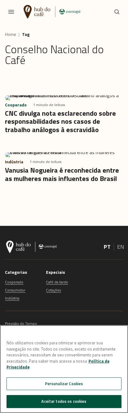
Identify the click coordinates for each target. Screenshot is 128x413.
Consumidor (15, 290)
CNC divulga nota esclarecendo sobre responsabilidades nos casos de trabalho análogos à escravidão (60, 121)
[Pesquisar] (117, 12)
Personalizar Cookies (64, 384)
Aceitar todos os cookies (63, 401)
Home (10, 34)
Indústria (12, 298)
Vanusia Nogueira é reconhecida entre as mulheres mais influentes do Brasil (62, 174)
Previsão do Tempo (21, 323)
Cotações (53, 290)
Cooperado (14, 282)
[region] (64, 369)
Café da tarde (57, 282)
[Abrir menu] (11, 12)
